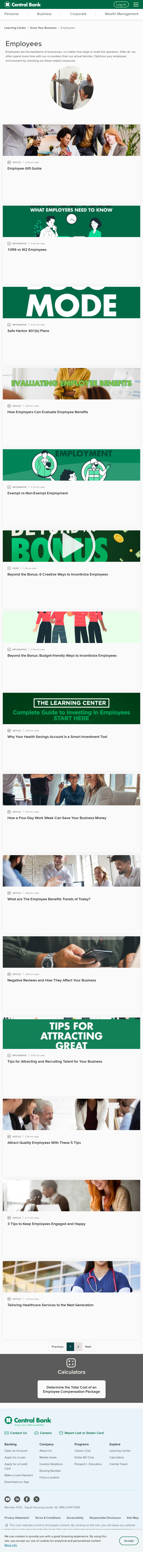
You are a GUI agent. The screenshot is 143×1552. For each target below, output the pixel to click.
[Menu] (136, 4)
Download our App (16, 1482)
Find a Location (49, 1477)
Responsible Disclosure (105, 1518)
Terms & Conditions (48, 1518)
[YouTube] (7, 1499)
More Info (10, 1545)
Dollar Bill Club (84, 1457)
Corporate (78, 14)
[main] (71, 722)
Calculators (116, 1457)
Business (44, 14)
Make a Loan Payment (18, 1475)
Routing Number (50, 1471)
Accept (129, 1541)
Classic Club (82, 1451)
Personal (11, 14)
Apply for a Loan (15, 1457)
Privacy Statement (16, 1518)
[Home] (71, 1421)
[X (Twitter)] (36, 1499)
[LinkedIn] (17, 1499)
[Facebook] (27, 1499)
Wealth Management (122, 14)
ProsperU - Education (88, 1464)
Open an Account (15, 1451)
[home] (56, 4)
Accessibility (75, 1518)
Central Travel (118, 1464)
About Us (45, 1451)
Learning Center (120, 1451)
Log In (121, 4)
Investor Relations (51, 1464)
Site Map (133, 1518)
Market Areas (48, 1457)
